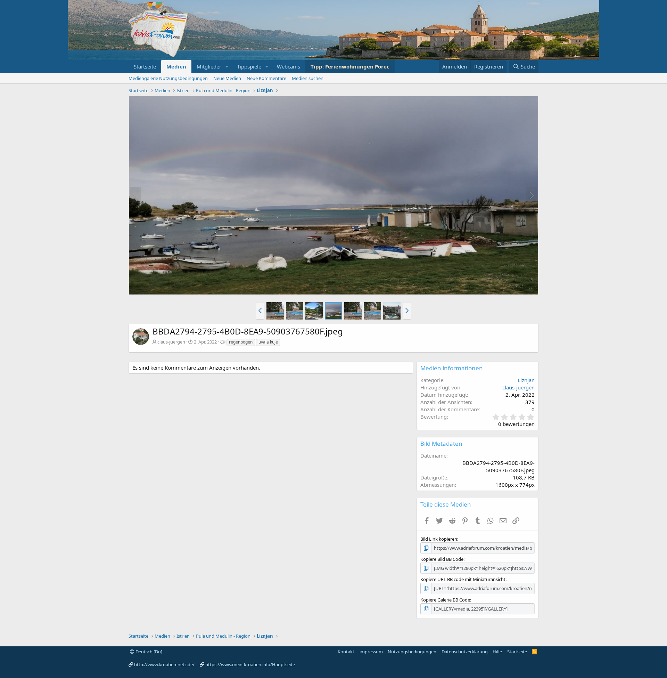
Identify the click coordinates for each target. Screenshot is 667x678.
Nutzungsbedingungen (412, 651)
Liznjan (526, 380)
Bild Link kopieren (438, 539)
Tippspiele (249, 66)
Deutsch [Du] (148, 651)
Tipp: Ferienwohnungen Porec (350, 66)
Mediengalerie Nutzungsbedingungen (168, 78)
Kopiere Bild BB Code (441, 559)
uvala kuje (268, 342)
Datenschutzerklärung (465, 651)
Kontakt (346, 651)
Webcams (288, 66)
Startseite (145, 66)
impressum (371, 651)
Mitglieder (209, 66)
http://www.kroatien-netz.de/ (164, 664)
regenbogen (241, 342)
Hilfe (497, 651)
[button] (227, 66)
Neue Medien (227, 78)
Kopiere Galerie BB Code (445, 600)
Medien (176, 66)
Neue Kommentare (266, 78)
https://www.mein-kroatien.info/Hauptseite (250, 664)
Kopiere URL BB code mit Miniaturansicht (462, 579)
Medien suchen (307, 78)
